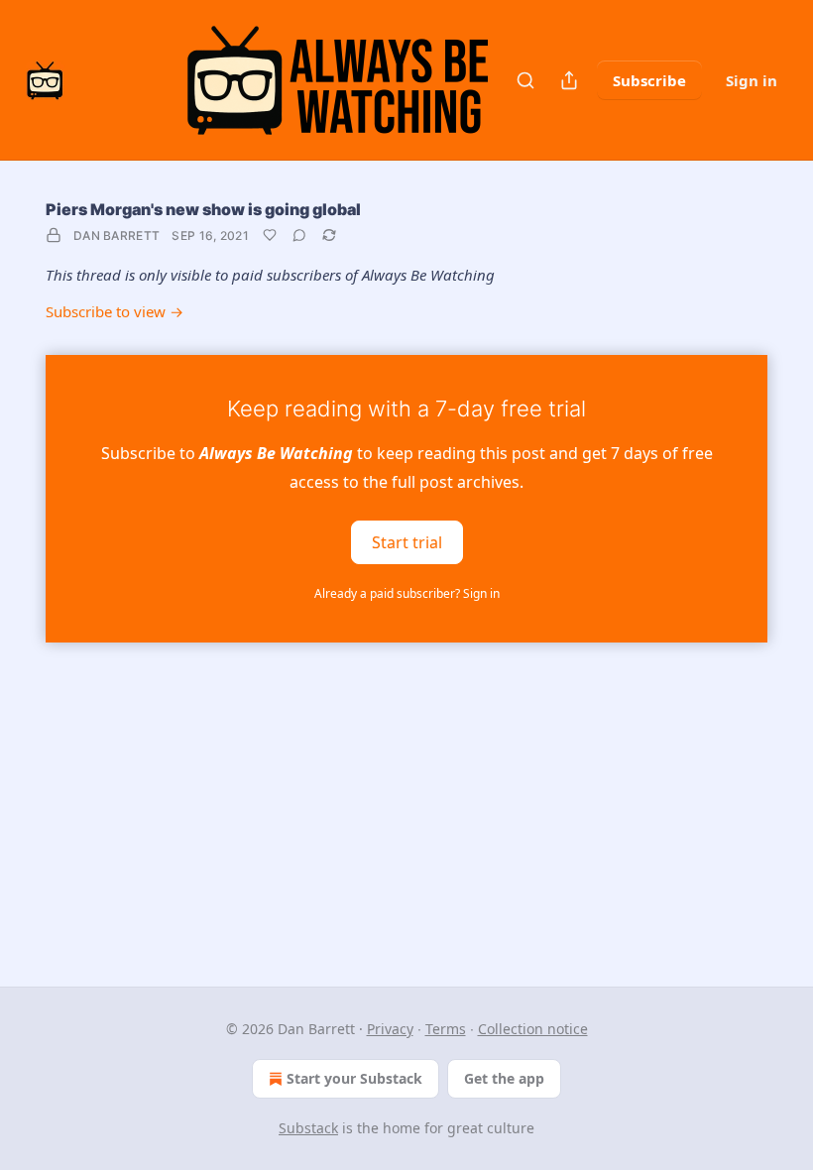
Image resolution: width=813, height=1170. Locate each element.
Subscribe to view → (114, 311)
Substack (308, 1127)
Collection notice (533, 1028)
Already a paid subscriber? (407, 593)
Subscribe (649, 80)
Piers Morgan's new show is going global (203, 209)
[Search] (525, 80)
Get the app (504, 1078)
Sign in (751, 80)
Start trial (407, 541)
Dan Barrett (116, 235)
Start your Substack (354, 1078)
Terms (445, 1028)
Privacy (390, 1028)
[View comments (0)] (299, 235)
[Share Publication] (569, 80)
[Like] (270, 235)
